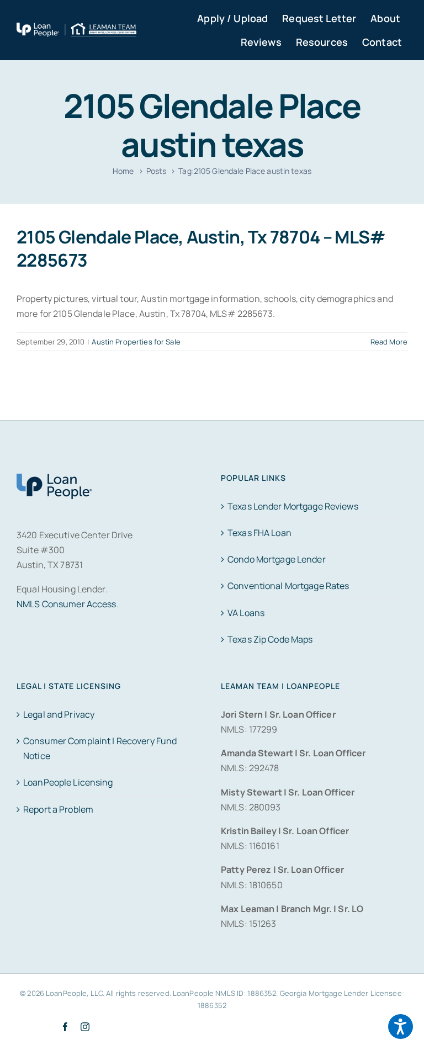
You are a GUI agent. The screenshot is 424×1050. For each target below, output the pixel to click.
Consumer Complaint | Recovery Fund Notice (100, 748)
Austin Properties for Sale (136, 342)
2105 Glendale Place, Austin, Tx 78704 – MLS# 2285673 (201, 248)
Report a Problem (58, 809)
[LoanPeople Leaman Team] (76, 30)
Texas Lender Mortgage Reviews (292, 506)
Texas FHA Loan (259, 533)
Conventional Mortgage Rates (288, 586)
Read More (388, 342)
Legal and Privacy (58, 714)
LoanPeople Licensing (68, 782)
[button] (400, 1026)
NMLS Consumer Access (66, 604)
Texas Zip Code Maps (269, 639)
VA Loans (245, 613)
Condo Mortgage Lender (276, 559)
